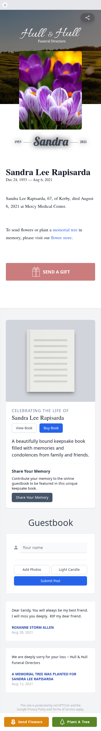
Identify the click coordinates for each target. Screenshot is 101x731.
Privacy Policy (36, 709)
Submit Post (50, 580)
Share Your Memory (32, 497)
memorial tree (65, 230)
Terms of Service (63, 709)
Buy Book (51, 428)
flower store (61, 237)
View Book (24, 428)
